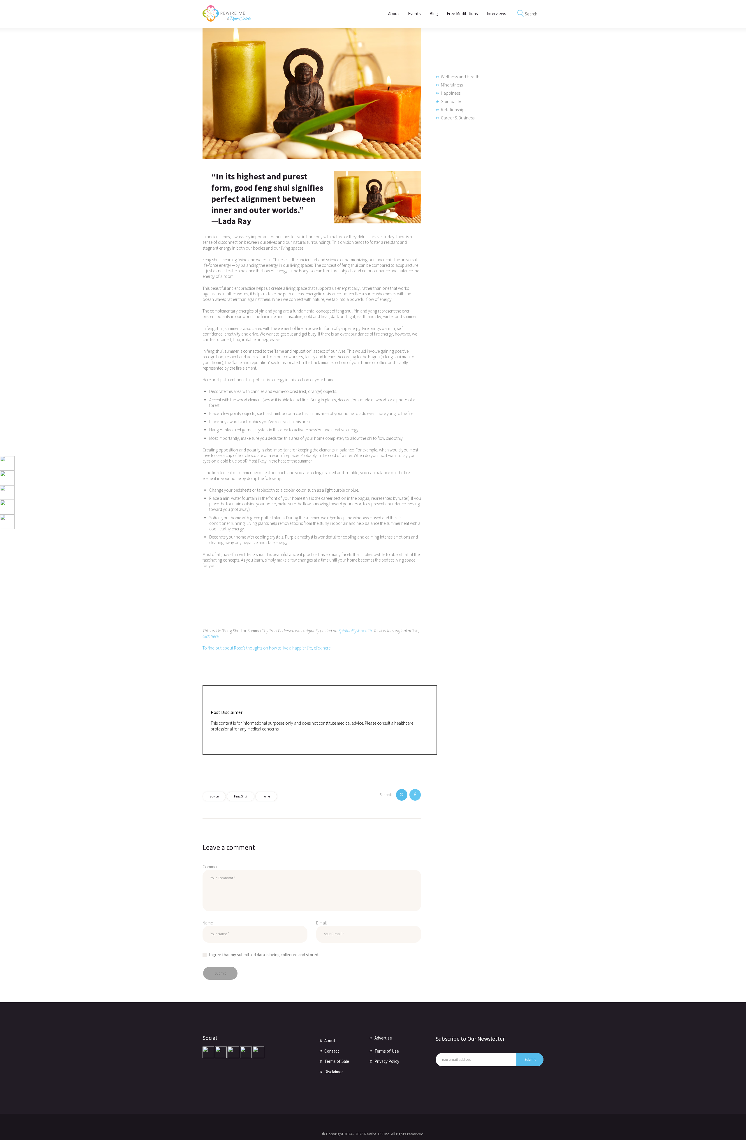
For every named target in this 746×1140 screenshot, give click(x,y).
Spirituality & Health (355, 630)
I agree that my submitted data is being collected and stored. (264, 954)
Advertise (383, 1038)
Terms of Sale (336, 1061)
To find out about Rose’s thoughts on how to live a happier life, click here (266, 648)
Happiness (450, 93)
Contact (331, 1051)
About (329, 1040)
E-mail (321, 923)
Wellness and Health (460, 77)
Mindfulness (452, 85)
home (266, 796)
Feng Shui (240, 796)
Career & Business (457, 118)
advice (214, 796)
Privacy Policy (386, 1061)
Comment (211, 866)
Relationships (453, 109)
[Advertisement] (479, 227)
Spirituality (451, 101)
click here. (211, 636)
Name (208, 923)
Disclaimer (333, 1071)
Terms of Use (386, 1051)
